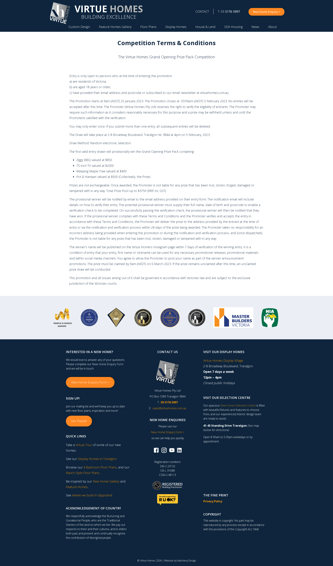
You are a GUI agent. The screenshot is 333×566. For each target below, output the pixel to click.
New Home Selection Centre (238, 405)
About (272, 27)
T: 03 (229, 11)
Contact (202, 11)
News (255, 27)
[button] (90, 382)
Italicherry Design (186, 560)
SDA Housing (233, 27)
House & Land (205, 27)
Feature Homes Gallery (115, 27)
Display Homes (175, 27)
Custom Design (79, 27)
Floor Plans (148, 27)
